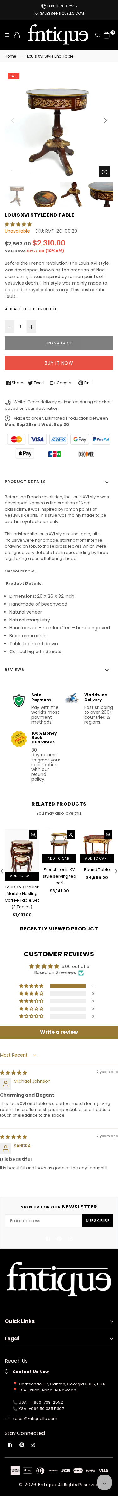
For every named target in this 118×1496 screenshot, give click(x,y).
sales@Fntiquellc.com (35, 1418)
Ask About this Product (31, 309)
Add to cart (31, 858)
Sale (13, 76)
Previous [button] (12, 120)
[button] (18, 224)
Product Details (25, 481)
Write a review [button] (59, 1032)
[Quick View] (6, 834)
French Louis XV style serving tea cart (31, 876)
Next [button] (105, 120)
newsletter (59, 1207)
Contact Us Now (31, 1372)
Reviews (14, 669)
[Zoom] (104, 171)
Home (10, 56)
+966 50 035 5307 (46, 1409)
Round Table (69, 870)
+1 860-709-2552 (62, 6)
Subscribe (98, 1220)
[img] (13, 1072)
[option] (59, 125)
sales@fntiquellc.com (61, 13)
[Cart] (107, 34)
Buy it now (59, 363)
